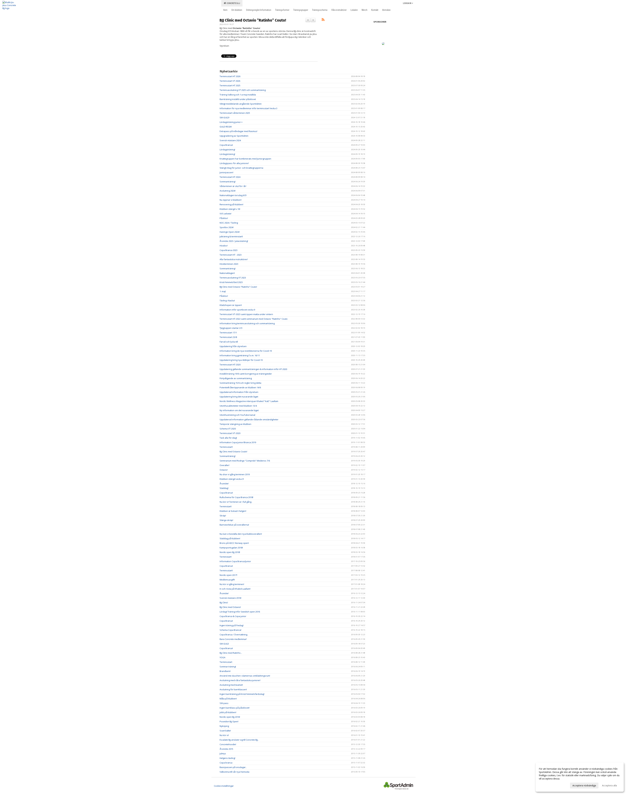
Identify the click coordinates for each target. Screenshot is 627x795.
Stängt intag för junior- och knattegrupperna (241, 167)
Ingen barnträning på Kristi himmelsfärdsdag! (242, 694)
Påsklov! (224, 218)
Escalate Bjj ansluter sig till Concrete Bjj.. (239, 739)
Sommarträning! (227, 181)
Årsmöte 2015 (226, 748)
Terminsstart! (226, 446)
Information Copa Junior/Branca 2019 (238, 442)
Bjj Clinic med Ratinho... (231, 652)
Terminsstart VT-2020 (230, 433)
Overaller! (224, 465)
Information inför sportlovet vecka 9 (237, 309)
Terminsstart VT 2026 (230, 80)
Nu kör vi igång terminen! (232, 584)
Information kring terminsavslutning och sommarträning (247, 323)
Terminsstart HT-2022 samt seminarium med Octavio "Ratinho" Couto (254, 318)
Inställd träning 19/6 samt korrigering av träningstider (246, 373)
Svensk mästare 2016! (230, 597)
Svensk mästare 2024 (230, 140)
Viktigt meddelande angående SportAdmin (241, 103)
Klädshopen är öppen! (231, 305)
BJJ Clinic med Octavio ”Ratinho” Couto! (253, 20)
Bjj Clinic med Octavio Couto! (233, 451)
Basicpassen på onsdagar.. (233, 767)
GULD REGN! (226, 126)
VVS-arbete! (225, 213)
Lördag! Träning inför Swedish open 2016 (240, 611)
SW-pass (224, 703)
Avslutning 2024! (227, 190)
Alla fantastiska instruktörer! (234, 259)
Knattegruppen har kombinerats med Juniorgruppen (245, 158)
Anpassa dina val (547, 785)
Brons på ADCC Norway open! (234, 543)
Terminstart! (226, 506)
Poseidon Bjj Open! (229, 721)
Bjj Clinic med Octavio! (230, 607)
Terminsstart (226, 662)
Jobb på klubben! (228, 712)
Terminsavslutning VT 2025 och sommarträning (243, 90)
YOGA (222, 657)
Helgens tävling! (227, 758)
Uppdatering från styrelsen (233, 346)
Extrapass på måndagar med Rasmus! (238, 131)
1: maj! (223, 291)
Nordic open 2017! (228, 575)
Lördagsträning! (227, 149)
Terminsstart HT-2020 (230, 364)
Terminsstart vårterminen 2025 (235, 112)
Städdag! (224, 488)
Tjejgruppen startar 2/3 (231, 327)
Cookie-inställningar (224, 785)
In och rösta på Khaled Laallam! (235, 588)
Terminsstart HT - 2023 (230, 254)
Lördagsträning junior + (231, 122)
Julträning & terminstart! (231, 236)
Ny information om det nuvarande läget (239, 410)
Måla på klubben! (228, 698)
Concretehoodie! (228, 744)
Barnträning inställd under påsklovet (238, 99)
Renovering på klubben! (231, 204)
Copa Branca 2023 (228, 250)
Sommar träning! (228, 666)
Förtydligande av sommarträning (236, 378)
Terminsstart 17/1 (228, 332)
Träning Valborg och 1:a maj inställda (238, 94)
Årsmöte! (224, 483)
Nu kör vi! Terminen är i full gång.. (236, 501)
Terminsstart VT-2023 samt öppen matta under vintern (246, 314)
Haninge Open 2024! (230, 231)
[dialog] (580, 777)
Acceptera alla (609, 785)
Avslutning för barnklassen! (233, 689)
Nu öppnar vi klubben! (230, 199)
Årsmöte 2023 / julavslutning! (234, 241)
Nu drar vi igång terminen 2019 (235, 474)
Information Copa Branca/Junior (235, 561)
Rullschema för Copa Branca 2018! (236, 497)
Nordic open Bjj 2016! (230, 716)
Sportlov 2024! (226, 227)
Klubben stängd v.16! (230, 209)
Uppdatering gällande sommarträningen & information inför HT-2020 (253, 369)
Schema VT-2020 (228, 428)
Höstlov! (224, 245)
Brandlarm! (225, 671)
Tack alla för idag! (228, 437)
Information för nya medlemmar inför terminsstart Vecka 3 (248, 108)
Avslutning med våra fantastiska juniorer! (240, 680)
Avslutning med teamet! (231, 684)
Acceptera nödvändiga (584, 785)
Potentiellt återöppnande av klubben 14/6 (240, 387)
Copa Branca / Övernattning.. (234, 634)
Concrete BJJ (233, 3)
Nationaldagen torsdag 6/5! (233, 195)
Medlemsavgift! (227, 579)
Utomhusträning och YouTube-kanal (237, 414)
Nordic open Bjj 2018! (230, 552)
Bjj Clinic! (224, 602)
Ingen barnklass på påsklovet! (234, 707)
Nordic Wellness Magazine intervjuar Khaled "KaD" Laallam (249, 401)
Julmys (223, 753)
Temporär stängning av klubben (235, 424)
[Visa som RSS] (323, 20)
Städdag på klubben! (230, 538)
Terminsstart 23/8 (228, 337)
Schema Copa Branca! (230, 629)
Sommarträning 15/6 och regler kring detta (240, 382)
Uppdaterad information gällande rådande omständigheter (249, 419)
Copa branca (226, 762)
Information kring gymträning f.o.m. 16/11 (240, 355)
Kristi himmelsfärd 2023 (231, 282)
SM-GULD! (224, 117)
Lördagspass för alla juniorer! (234, 163)
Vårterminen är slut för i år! (233, 186)
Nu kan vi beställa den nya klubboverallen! (241, 533)
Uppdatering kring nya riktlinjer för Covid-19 (241, 360)
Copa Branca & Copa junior (233, 616)
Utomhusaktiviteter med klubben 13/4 (238, 405)
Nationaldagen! (227, 273)
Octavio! (224, 469)
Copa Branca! (226, 144)
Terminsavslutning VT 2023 (233, 277)
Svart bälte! (225, 730)
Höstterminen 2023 (229, 263)
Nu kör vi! (224, 735)
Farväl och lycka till (229, 341)
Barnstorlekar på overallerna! (234, 524)
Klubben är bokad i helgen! (233, 511)
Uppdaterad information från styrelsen (239, 392)
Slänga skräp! (226, 520)
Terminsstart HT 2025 (230, 85)
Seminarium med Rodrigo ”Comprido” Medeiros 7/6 (245, 460)
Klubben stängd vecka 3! (232, 478)
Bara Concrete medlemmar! (233, 639)
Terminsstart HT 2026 (230, 76)
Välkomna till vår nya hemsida (234, 771)
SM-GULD (224, 643)
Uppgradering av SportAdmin (234, 135)
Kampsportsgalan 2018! (231, 547)
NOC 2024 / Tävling (229, 222)
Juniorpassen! (226, 172)
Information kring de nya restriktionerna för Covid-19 (246, 350)
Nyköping (224, 726)
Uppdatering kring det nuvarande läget (239, 396)
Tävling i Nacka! (227, 300)
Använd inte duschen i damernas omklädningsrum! (245, 675)
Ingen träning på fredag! (231, 625)
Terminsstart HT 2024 (230, 177)
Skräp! (223, 515)
